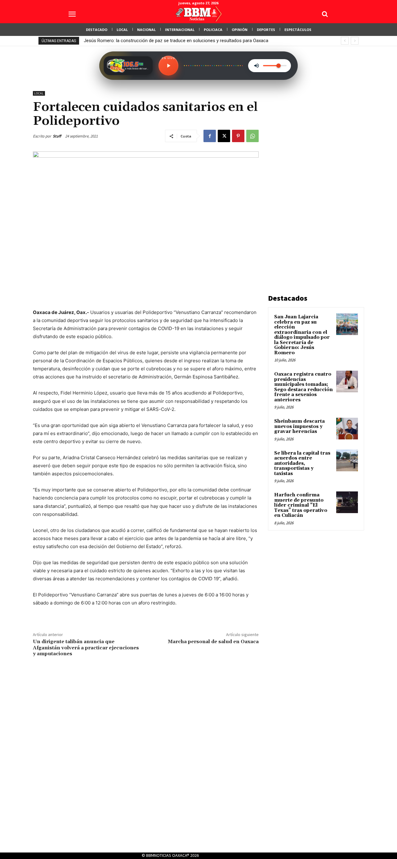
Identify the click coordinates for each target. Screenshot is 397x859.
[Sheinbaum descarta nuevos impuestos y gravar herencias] (347, 428)
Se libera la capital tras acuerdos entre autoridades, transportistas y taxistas (302, 463)
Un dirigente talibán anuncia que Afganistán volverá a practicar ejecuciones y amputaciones (86, 647)
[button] (324, 14)
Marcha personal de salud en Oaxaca (213, 642)
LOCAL (39, 93)
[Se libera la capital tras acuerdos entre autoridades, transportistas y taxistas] (347, 460)
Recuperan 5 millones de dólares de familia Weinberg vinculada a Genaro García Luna (176, 40)
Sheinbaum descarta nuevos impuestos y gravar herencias (299, 426)
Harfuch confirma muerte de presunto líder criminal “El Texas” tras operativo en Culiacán (300, 505)
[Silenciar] (256, 66)
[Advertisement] (314, 184)
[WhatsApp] (252, 136)
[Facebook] (209, 136)
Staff (57, 136)
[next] (355, 41)
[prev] (345, 41)
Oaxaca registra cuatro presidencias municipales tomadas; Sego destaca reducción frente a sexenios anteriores (303, 387)
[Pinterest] (238, 136)
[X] (224, 136)
